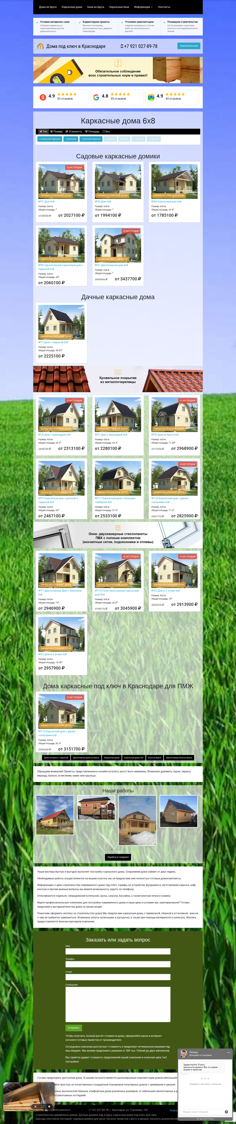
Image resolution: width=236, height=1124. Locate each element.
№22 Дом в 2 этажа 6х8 (165, 590)
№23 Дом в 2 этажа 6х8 (52, 654)
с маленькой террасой (49, 139)
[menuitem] (47, 7)
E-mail (69, 972)
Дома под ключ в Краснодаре (75, 46)
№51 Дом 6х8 (46, 201)
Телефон (70, 959)
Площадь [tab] (94, 131)
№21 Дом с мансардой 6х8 (111, 434)
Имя (68, 946)
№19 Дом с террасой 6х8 (53, 342)
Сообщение (72, 984)
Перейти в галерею (117, 857)
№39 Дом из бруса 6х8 (165, 434)
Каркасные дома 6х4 (133, 758)
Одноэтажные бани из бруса (179, 758)
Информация (142, 7)
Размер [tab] (57, 131)
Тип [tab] (44, 131)
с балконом (71, 139)
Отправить (73, 1027)
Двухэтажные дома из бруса (86, 758)
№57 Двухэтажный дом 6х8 (111, 265)
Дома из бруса (48, 7)
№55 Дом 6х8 (103, 201)
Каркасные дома (72, 7)
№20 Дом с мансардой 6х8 (54, 434)
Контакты (164, 7)
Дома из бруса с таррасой (56, 758)
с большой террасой (91, 139)
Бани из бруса (95, 7)
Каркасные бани (119, 7)
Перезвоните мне (189, 46)
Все (107, 131)
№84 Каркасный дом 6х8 (166, 201)
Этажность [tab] (75, 131)
